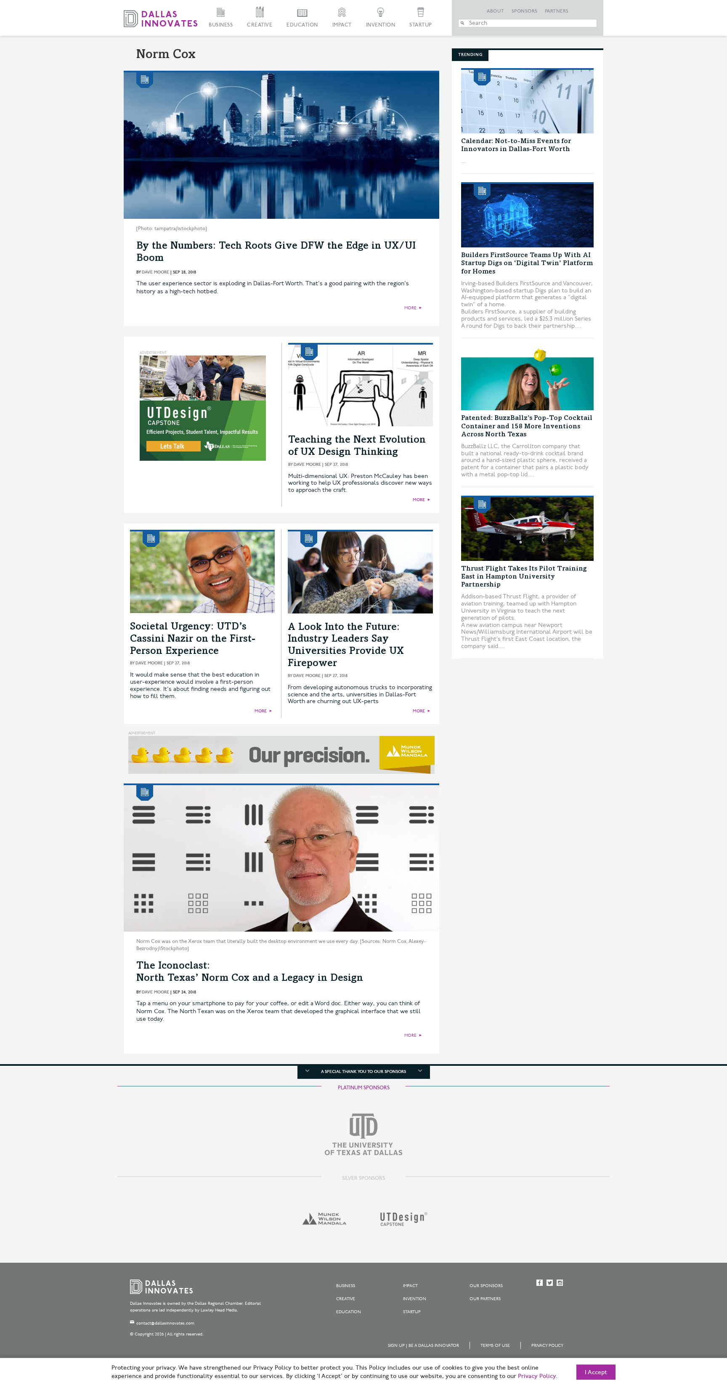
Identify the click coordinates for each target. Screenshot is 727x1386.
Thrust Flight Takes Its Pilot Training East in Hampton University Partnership (524, 577)
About (495, 11)
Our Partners (485, 1298)
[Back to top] (694, 1332)
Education (302, 25)
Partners (557, 11)
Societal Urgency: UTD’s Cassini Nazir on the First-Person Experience (192, 639)
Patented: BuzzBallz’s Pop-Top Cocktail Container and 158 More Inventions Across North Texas (526, 426)
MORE (410, 308)
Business (221, 25)
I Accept (596, 1372)
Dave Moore (155, 272)
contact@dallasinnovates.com (165, 1323)
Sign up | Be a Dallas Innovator (423, 1345)
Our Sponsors (486, 1285)
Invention (380, 25)
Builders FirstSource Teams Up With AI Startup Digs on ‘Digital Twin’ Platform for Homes (527, 263)
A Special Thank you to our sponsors (363, 1071)
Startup (420, 25)
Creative (259, 25)
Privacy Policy (547, 1345)
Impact (342, 25)
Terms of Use (495, 1345)
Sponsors (525, 11)
